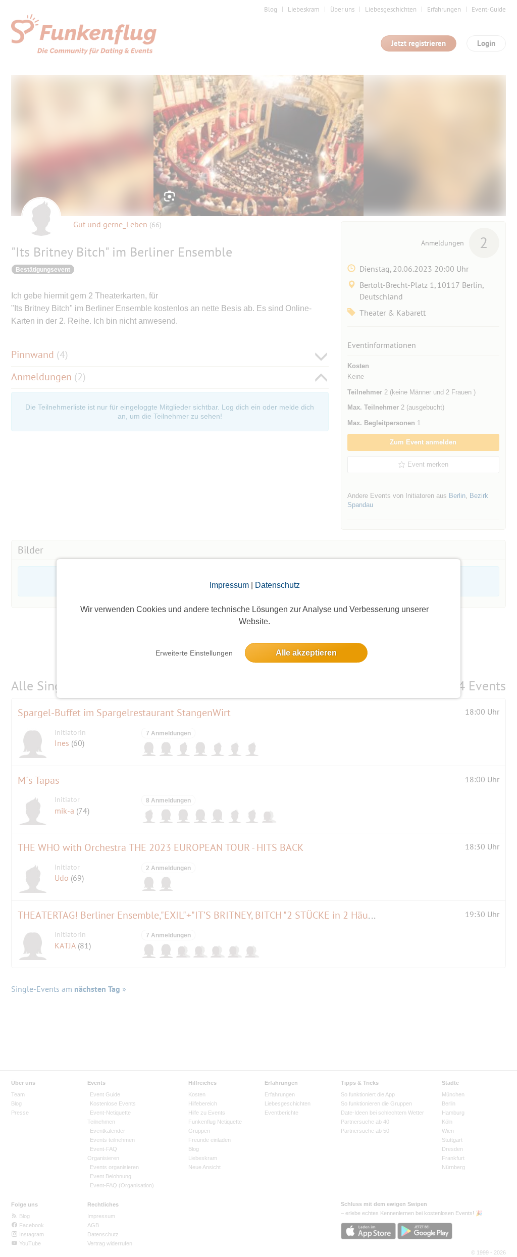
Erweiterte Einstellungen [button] (194, 653)
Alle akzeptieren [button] (306, 652)
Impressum (229, 585)
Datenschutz (277, 585)
